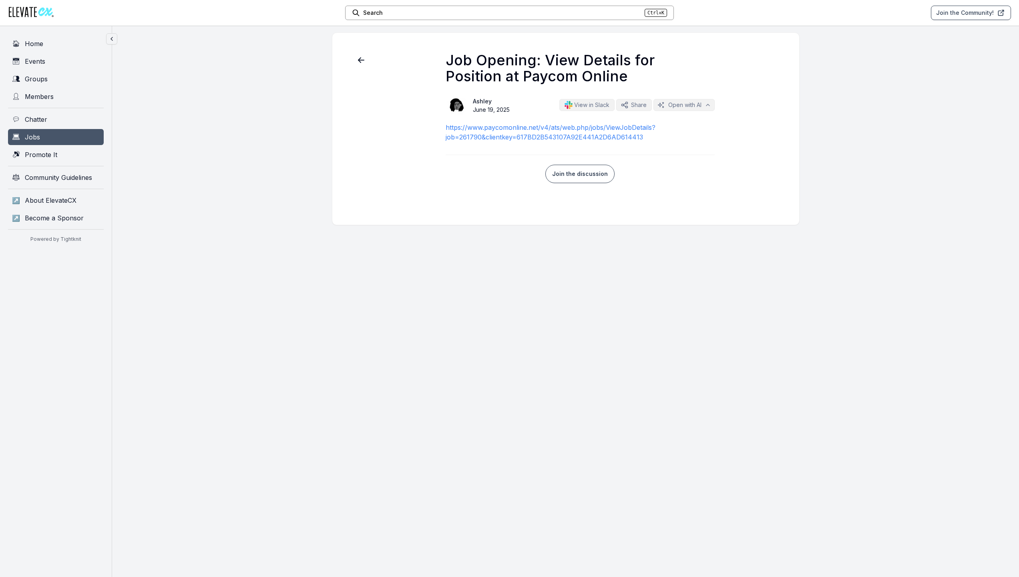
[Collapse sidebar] (111, 38)
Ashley (482, 101)
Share (639, 104)
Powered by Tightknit (55, 239)
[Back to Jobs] (361, 60)
